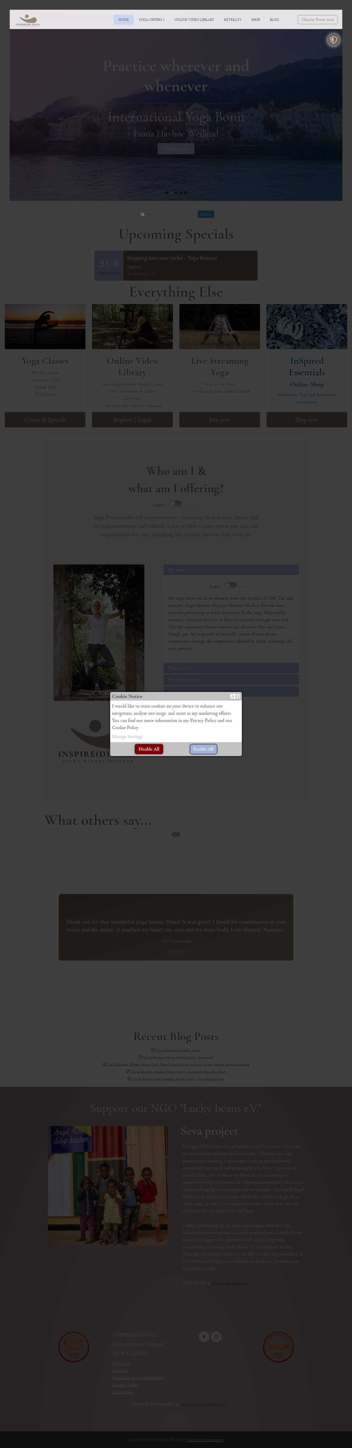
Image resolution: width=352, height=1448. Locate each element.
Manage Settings (127, 736)
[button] (235, 696)
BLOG (274, 20)
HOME (124, 20)
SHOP (255, 20)
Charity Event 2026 (318, 19)
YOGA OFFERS (150, 20)
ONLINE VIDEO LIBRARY (194, 20)
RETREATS (232, 20)
